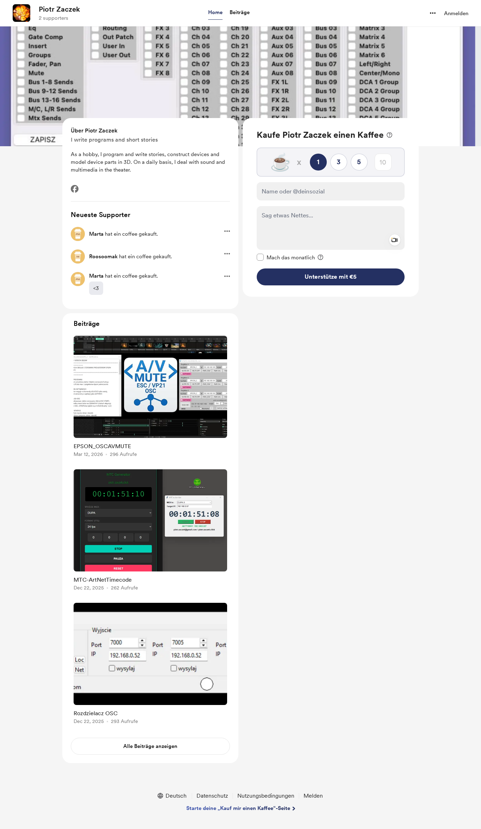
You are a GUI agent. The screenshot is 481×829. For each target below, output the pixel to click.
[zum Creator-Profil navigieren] (21, 13)
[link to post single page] (150, 397)
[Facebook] (75, 189)
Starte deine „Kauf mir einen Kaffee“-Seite (238, 808)
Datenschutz (212, 795)
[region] (331, 207)
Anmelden (456, 13)
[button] (215, 12)
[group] (150, 397)
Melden (313, 795)
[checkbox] (286, 257)
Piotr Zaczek (59, 9)
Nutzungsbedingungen (265, 795)
